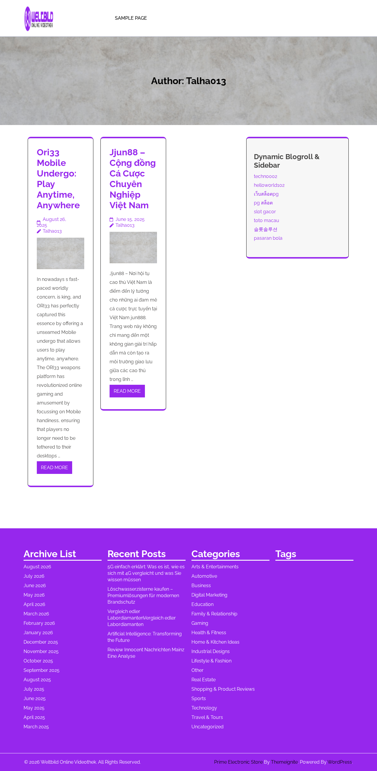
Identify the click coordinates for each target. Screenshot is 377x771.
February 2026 (39, 623)
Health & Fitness (208, 632)
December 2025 (41, 642)
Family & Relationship (214, 614)
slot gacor (265, 211)
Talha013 (52, 231)
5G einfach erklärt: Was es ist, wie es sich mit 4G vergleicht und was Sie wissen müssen (146, 573)
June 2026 (35, 585)
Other (197, 670)
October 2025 (38, 661)
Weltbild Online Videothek (68, 762)
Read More (54, 467)
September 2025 (41, 670)
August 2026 (37, 566)
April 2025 (34, 717)
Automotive (204, 576)
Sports (198, 698)
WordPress (340, 762)
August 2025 (37, 679)
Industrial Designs (210, 651)
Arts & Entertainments (215, 566)
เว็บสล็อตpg (266, 194)
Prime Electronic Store (238, 762)
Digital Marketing (209, 595)
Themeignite (284, 762)
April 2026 (34, 604)
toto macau (266, 220)
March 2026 (36, 614)
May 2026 (34, 595)
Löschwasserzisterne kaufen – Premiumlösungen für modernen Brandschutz (143, 595)
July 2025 (34, 689)
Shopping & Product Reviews (223, 689)
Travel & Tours (207, 717)
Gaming (199, 623)
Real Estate (203, 679)
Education (202, 604)
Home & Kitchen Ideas (215, 642)
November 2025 (41, 651)
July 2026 (34, 576)
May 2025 (34, 708)
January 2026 (38, 632)
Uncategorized (207, 727)
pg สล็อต (263, 203)
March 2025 (36, 727)
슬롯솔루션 (265, 229)
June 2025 (35, 698)
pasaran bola (268, 238)
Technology (204, 708)
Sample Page (131, 18)
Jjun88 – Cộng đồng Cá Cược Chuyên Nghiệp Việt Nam (133, 178)
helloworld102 (269, 185)
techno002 (265, 176)
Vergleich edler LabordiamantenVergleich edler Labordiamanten (142, 618)
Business (201, 585)
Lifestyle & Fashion (211, 661)
